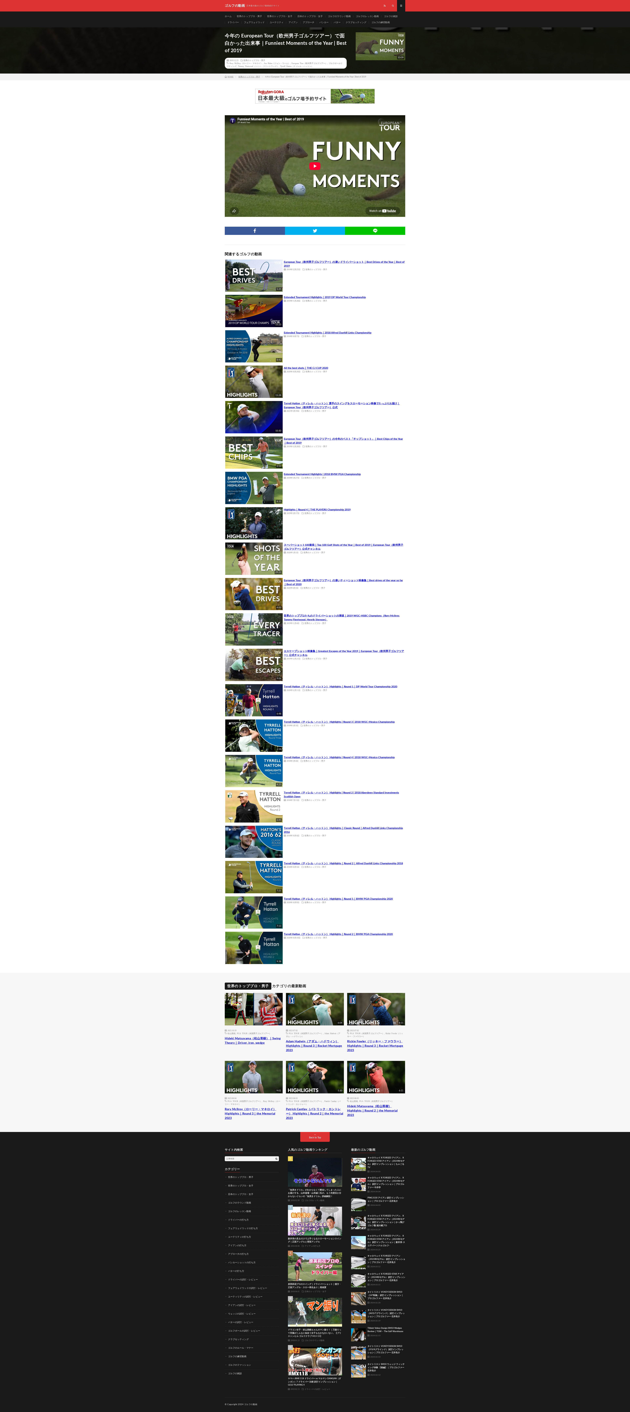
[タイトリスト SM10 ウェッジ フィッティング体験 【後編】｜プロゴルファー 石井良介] (358, 1370)
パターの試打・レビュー (240, 1322)
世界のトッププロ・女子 (279, 16)
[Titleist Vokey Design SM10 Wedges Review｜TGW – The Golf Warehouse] (358, 1334)
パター (337, 22)
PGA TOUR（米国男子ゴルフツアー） (254, 1033)
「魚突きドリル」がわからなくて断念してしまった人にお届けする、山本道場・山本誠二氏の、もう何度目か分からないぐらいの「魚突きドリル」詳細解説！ (314, 1193)
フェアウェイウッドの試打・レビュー (247, 1288)
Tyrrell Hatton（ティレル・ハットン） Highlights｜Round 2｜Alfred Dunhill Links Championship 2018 (343, 863)
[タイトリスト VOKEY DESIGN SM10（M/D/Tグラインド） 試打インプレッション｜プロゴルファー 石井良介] (358, 1316)
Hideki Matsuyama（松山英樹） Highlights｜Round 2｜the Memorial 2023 (372, 1111)
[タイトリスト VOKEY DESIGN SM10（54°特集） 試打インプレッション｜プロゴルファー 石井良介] (358, 1298)
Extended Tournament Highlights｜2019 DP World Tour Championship (325, 297)
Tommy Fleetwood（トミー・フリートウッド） (258, 66)
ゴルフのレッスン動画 (367, 16)
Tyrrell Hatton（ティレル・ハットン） (296, 66)
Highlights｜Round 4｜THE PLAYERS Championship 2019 (317, 509)
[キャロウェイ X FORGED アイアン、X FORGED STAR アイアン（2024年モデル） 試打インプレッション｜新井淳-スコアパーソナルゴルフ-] (358, 1241)
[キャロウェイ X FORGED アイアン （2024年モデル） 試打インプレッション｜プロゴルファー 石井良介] (358, 1261)
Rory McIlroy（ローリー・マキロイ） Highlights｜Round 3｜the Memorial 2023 (250, 1114)
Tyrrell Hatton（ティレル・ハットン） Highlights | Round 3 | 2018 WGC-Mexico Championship (339, 722)
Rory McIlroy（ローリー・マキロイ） (246, 63)
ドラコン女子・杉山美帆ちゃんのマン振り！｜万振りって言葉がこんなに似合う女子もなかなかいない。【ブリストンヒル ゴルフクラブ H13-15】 (314, 1333)
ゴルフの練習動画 (380, 22)
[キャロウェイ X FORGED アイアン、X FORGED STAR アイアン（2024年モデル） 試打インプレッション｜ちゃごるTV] (358, 1163)
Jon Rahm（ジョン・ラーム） (277, 63)
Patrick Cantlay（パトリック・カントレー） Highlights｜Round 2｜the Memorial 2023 (314, 1114)
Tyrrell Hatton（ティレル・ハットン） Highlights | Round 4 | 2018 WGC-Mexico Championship (339, 757)
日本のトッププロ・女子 (310, 16)
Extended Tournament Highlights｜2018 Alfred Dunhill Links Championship (327, 332)
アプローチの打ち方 (238, 1254)
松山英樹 (231, 1033)
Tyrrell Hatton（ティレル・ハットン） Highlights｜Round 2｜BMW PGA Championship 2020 (338, 934)
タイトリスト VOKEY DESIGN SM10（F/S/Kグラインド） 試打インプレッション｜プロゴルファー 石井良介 (385, 1349)
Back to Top (315, 1138)
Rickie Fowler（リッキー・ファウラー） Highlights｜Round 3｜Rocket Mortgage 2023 (375, 1046)
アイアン (293, 22)
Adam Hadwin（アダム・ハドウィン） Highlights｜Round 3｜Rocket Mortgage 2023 (314, 1046)
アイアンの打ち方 (237, 1245)
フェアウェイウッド (254, 22)
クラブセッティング (356, 22)
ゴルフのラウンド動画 (339, 16)
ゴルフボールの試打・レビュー (244, 1331)
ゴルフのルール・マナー (240, 1348)
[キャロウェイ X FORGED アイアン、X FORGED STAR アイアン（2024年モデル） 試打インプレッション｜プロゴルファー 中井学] (358, 1183)
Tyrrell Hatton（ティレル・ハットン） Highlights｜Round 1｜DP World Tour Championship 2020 (340, 686)
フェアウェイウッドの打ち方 (243, 1228)
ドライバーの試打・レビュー (243, 1280)
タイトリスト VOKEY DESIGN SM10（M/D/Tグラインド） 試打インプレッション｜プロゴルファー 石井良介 (386, 1313)
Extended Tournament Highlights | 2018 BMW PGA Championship (322, 474)
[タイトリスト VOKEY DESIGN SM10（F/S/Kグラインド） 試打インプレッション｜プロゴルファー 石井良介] (358, 1352)
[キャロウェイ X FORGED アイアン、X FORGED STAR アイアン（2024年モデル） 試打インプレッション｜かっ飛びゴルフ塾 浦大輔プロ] (358, 1221)
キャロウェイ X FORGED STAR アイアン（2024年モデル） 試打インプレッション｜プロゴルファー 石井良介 (386, 1277)
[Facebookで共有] (255, 231)
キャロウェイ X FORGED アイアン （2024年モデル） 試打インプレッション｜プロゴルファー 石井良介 (386, 1259)
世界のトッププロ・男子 (249, 16)
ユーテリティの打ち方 (239, 1237)
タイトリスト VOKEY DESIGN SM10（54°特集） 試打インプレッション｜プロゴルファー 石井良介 (385, 1295)
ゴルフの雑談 (391, 16)
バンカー (324, 22)
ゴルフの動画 (250, 1404)
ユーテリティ (277, 22)
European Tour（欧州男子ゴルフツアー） (309, 63)
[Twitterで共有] (315, 231)
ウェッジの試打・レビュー (242, 1314)
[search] (276, 1158)
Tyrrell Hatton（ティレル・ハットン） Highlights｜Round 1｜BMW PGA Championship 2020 (338, 899)
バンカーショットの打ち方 (242, 1262)
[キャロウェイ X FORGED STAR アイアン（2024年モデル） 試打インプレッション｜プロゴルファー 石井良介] (358, 1279)
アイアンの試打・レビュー (242, 1305)
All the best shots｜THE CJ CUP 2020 (306, 368)
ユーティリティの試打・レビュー (245, 1297)
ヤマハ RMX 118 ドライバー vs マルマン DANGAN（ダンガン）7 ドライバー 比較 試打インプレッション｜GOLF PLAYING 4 (314, 1382)
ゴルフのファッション (239, 1365)
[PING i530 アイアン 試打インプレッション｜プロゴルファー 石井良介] (358, 1203)
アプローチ (308, 22)
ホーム (228, 16)
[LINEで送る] (375, 231)
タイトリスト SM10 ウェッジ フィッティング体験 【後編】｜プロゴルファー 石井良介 (386, 1367)
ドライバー (233, 22)
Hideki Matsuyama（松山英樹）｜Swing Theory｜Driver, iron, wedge (253, 1040)
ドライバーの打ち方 (238, 1220)
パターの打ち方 (236, 1271)
